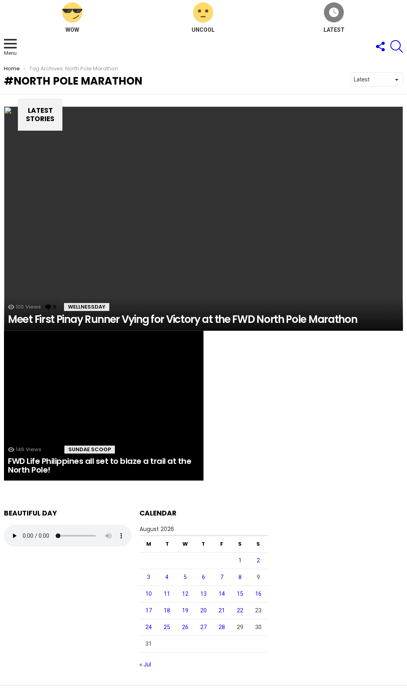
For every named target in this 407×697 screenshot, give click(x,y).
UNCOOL (203, 30)
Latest (334, 30)
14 (222, 594)
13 (203, 594)
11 (167, 594)
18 (167, 610)
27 (203, 627)
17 (148, 610)
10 (148, 594)
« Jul (145, 664)
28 (222, 627)
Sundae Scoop (89, 449)
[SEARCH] (396, 46)
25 (167, 627)
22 (240, 610)
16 (258, 594)
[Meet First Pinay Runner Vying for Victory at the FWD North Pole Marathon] (203, 218)
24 (148, 627)
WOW (72, 30)
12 (185, 594)
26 (185, 627)
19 (185, 610)
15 (240, 594)
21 (222, 610)
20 (203, 610)
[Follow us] (380, 46)
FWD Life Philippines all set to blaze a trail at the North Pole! (99, 466)
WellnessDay (86, 307)
